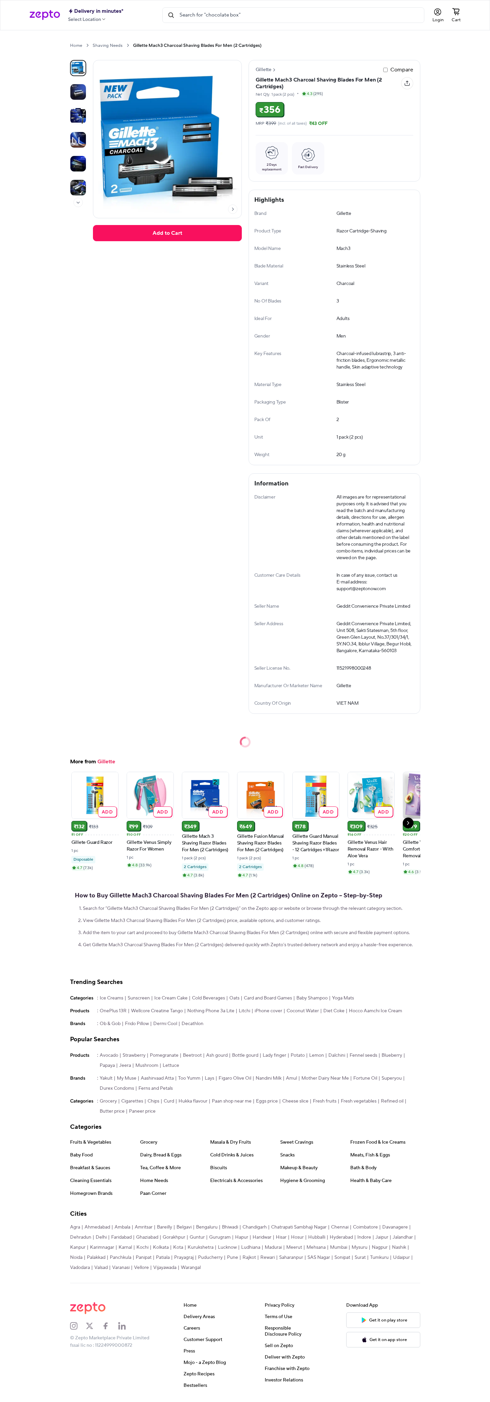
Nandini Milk (269, 1078)
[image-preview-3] (78, 140)
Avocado (109, 1055)
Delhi (101, 1237)
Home (76, 45)
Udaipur (401, 1257)
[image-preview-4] (78, 164)
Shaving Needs (108, 45)
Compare (401, 69)
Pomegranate (164, 1055)
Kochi (142, 1247)
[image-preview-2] (78, 116)
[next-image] (232, 209)
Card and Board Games (268, 998)
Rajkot (249, 1257)
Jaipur (381, 1237)
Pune (232, 1257)
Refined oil (392, 1101)
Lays (209, 1078)
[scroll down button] (78, 202)
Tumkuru (379, 1257)
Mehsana (316, 1247)
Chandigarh (254, 1227)
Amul (291, 1078)
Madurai (273, 1247)
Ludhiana (250, 1247)
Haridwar (262, 1237)
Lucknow (227, 1247)
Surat (360, 1257)
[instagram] (78, 1326)
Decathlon (192, 1024)
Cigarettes (132, 1101)
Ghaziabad (147, 1237)
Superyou (392, 1078)
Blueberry (392, 1055)
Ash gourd (217, 1055)
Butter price (112, 1111)
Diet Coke (334, 1011)
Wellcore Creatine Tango (157, 1011)
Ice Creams (111, 998)
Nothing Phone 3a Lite (210, 1011)
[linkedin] (126, 1326)
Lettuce (171, 1065)
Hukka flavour (192, 1101)
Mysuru (359, 1247)
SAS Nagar (318, 1257)
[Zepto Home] (45, 15)
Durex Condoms (117, 1088)
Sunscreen (139, 998)
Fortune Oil (365, 1078)
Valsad (101, 1268)
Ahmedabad (97, 1227)
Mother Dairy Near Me (325, 1078)
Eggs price (267, 1101)
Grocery (108, 1101)
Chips (153, 1101)
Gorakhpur (174, 1237)
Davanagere (395, 1227)
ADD (107, 812)
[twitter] (94, 1326)
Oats (234, 998)
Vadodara (80, 1268)
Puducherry (210, 1257)
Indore (364, 1237)
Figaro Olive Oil (235, 1078)
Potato (298, 1055)
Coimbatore (365, 1227)
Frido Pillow (137, 1024)
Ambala (122, 1227)
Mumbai (338, 1247)
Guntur (197, 1237)
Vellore (141, 1268)
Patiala (163, 1257)
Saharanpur (291, 1257)
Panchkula (120, 1257)
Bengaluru (207, 1227)
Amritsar (144, 1227)
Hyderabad (341, 1237)
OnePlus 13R (113, 1011)
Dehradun (80, 1237)
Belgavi (184, 1227)
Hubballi (316, 1237)
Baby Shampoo (312, 998)
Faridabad (121, 1237)
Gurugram (220, 1237)
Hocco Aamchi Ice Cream (375, 1011)
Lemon (316, 1055)
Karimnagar (102, 1247)
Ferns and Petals (155, 1088)
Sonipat (342, 1257)
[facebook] (110, 1326)
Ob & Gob (110, 1024)
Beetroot (192, 1055)
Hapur (241, 1237)
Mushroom (146, 1065)
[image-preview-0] (78, 68)
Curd (169, 1101)
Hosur (297, 1237)
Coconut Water (303, 1011)
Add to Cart (167, 233)
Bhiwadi (230, 1227)
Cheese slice (295, 1101)
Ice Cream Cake (171, 998)
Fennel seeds (363, 1055)
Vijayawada (164, 1268)
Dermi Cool (165, 1024)
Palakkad (96, 1257)
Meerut (294, 1247)
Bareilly (164, 1227)
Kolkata (161, 1247)
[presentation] (87, 45)
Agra (75, 1227)
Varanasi (121, 1268)
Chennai (340, 1227)
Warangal (191, 1268)
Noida (76, 1257)
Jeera (125, 1065)
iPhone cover (268, 1011)
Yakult (106, 1078)
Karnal (125, 1247)
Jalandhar (403, 1237)
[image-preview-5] (78, 188)
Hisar (281, 1237)
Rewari (267, 1257)
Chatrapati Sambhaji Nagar (299, 1227)
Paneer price (142, 1111)
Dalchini (336, 1055)
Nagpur (380, 1247)
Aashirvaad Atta (157, 1078)
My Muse (126, 1078)
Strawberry (134, 1055)
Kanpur (78, 1247)
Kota (178, 1247)
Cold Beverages (208, 998)
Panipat (144, 1257)
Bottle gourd (245, 1055)
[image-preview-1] (78, 92)
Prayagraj (184, 1257)
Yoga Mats (343, 998)
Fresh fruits (324, 1101)
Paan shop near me (232, 1101)
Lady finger (274, 1055)
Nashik (399, 1247)
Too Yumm (189, 1078)
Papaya (107, 1065)
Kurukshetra (201, 1247)
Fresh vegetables (359, 1101)
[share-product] (407, 83)
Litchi (244, 1011)
